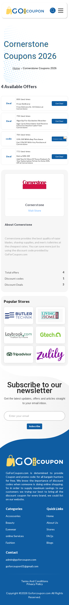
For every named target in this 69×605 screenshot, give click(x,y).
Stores (51, 529)
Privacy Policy (34, 584)
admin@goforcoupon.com (21, 559)
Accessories (13, 516)
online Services (15, 536)
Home (16, 68)
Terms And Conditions (34, 581)
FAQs (50, 536)
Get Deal (59, 103)
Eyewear (11, 529)
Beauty (10, 522)
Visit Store (34, 210)
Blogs (50, 542)
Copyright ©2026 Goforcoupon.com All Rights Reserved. (34, 595)
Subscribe (34, 426)
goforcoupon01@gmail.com (22, 566)
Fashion (10, 542)
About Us (52, 522)
